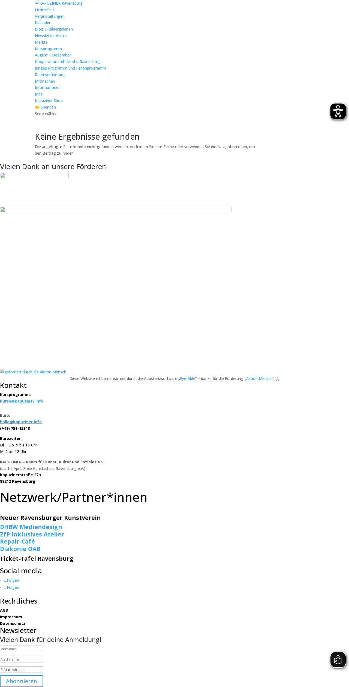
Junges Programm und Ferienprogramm (70, 68)
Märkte (41, 42)
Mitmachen (45, 81)
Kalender (42, 22)
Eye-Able (187, 378)
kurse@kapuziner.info (21, 401)
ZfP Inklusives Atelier (32, 534)
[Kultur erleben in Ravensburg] (115, 210)
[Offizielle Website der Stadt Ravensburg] (34, 176)
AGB (4, 610)
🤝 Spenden (45, 107)
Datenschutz (12, 623)
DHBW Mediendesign (31, 527)
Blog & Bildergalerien (54, 29)
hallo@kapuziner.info (21, 421)
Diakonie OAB (20, 549)
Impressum (11, 616)
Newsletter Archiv (51, 35)
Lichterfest (44, 9)
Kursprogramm (48, 48)
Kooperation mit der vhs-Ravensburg (68, 61)
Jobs (39, 94)
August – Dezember (53, 55)
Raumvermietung (50, 74)
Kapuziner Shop (49, 100)
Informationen (48, 87)
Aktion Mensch (259, 378)
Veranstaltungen (50, 16)
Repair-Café (17, 541)
